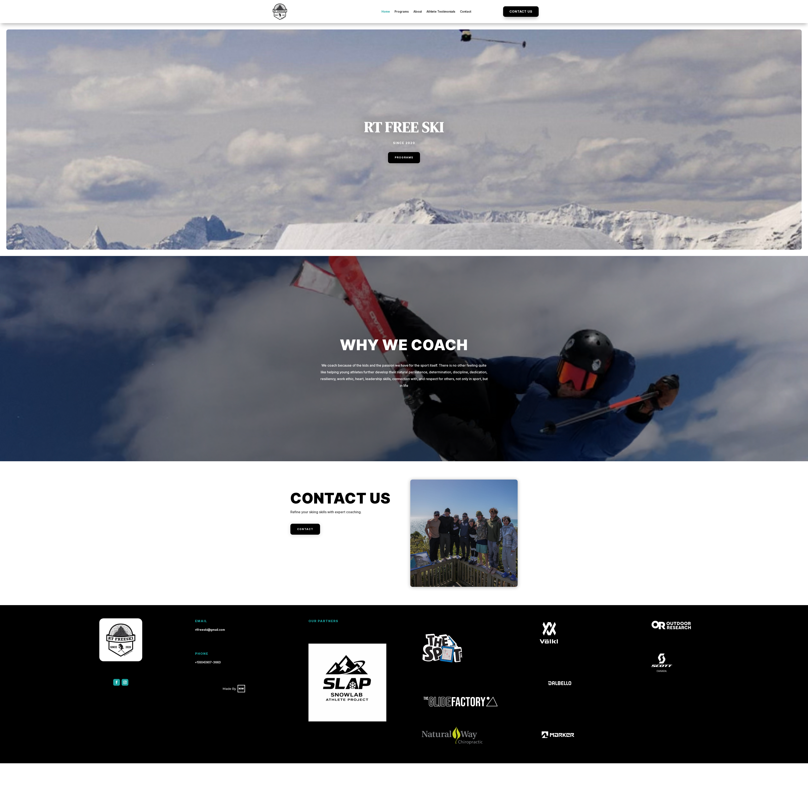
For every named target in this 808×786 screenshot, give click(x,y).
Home (385, 11)
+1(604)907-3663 (208, 662)
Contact (465, 11)
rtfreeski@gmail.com (210, 629)
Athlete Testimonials (441, 11)
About (417, 11)
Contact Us (520, 11)
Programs (402, 11)
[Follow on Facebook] (116, 682)
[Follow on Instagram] (125, 682)
